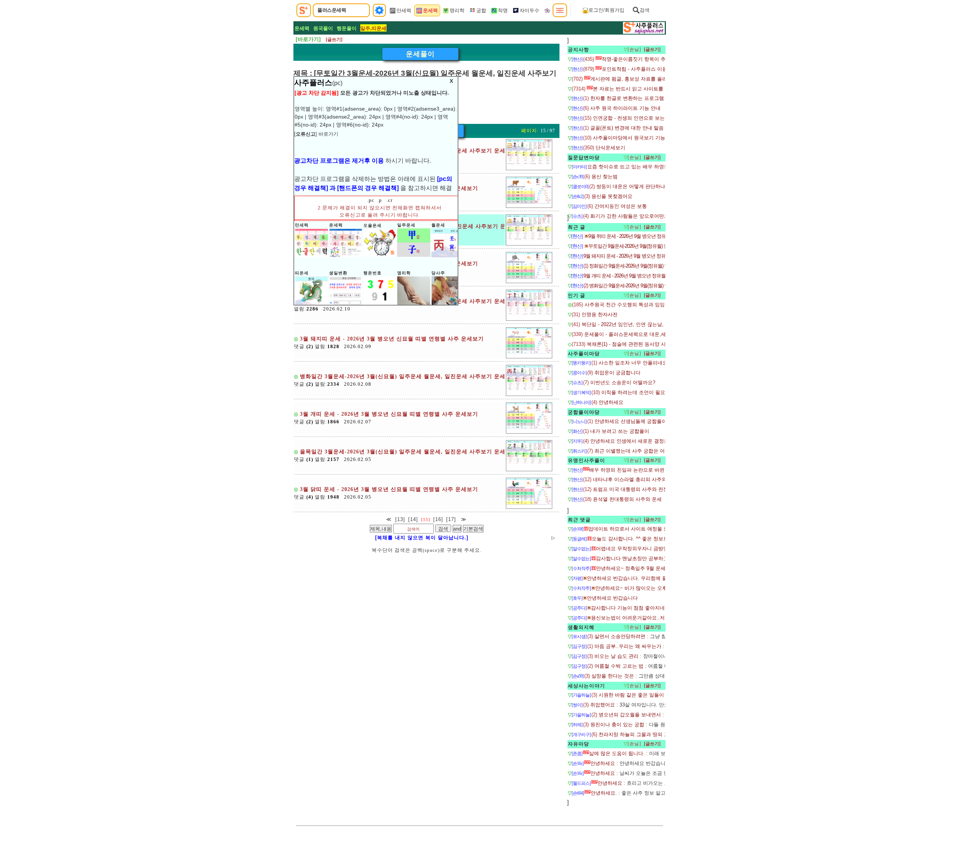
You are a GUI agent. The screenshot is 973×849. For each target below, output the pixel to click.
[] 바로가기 (316, 134)
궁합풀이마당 (584, 412)
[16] (438, 519)
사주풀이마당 (584, 353)
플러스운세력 (331, 10)
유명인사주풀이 (586, 460)
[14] (413, 519)
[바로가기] (308, 39)
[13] (400, 519)
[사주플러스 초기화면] (303, 10)
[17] (451, 519)
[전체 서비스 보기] (560, 10)
